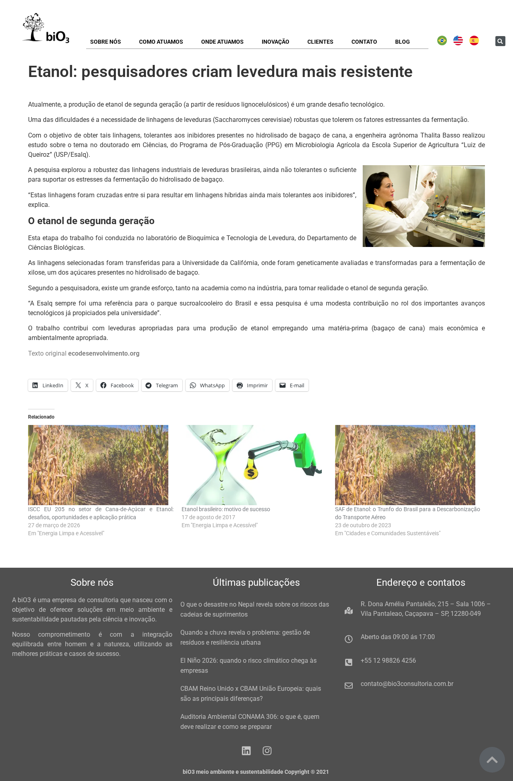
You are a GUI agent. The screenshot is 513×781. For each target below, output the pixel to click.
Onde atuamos (222, 41)
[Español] (474, 43)
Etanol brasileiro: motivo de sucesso (226, 509)
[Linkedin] (246, 751)
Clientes (320, 41)
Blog (402, 41)
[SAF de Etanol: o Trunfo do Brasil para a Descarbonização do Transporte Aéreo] (408, 465)
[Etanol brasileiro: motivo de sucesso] (254, 465)
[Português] (442, 43)
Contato (364, 41)
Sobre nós (105, 41)
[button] (500, 41)
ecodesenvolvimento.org (103, 353)
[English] (458, 43)
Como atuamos (161, 41)
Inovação (275, 41)
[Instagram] (267, 751)
